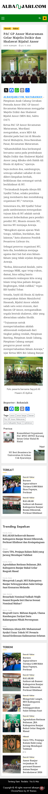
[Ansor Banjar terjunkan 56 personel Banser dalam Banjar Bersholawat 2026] (12, 764)
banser (31, 415)
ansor (12, 415)
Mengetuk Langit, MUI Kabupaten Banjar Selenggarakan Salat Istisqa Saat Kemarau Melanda (23, 584)
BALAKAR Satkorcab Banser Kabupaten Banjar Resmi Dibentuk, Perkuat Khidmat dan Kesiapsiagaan (33, 508)
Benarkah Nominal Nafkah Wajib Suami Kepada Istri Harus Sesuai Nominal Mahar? (22, 600)
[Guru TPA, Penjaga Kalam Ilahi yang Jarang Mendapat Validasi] (12, 744)
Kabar (15, 28)
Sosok (10, 610)
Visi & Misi (34, 781)
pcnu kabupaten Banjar (13, 423)
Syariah (9, 594)
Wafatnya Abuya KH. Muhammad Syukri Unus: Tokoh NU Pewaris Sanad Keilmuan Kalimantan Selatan (24, 632)
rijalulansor (28, 423)
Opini (4, 594)
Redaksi (24, 781)
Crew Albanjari (10, 46)
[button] (2, 18)
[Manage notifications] (42, 788)
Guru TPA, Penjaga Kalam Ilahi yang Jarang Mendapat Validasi (23, 553)
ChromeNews (17, 790)
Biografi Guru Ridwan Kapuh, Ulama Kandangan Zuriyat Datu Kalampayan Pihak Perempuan (24, 616)
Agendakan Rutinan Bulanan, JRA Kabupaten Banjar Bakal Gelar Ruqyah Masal (22, 568)
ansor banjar (22, 415)
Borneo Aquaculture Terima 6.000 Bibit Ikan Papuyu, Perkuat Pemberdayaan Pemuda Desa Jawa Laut (33, 668)
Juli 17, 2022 (26, 46)
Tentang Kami (14, 781)
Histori (5, 610)
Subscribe (45, 18)
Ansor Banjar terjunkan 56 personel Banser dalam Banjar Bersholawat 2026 (32, 766)
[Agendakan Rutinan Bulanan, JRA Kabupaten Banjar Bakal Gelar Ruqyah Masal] (12, 723)
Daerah (8, 28)
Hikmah (5, 549)
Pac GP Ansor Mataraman (14, 419)
